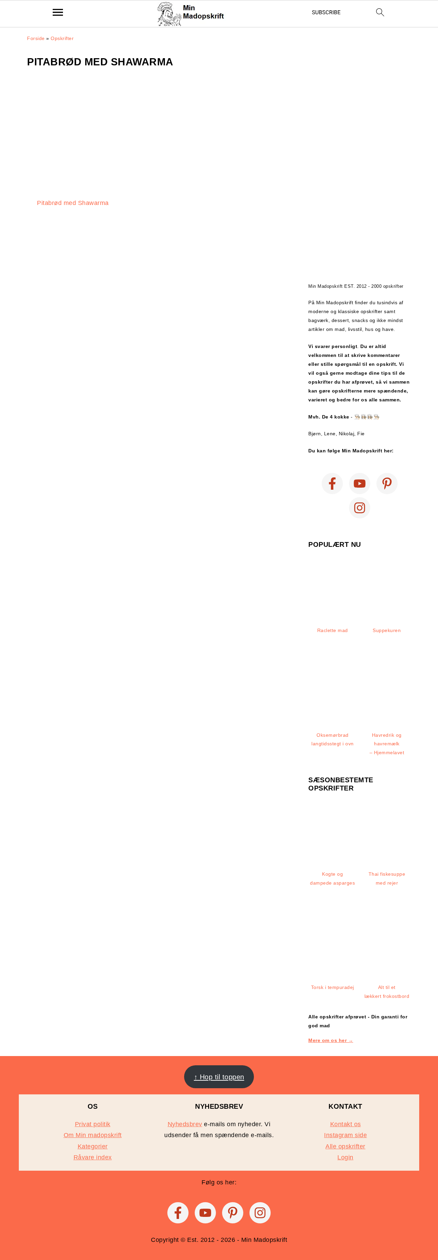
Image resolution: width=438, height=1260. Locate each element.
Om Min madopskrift (93, 1135)
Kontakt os (345, 1124)
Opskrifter (62, 38)
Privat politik (93, 1124)
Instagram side (345, 1135)
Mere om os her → (330, 1040)
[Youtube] (359, 483)
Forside (36, 38)
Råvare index (93, 1157)
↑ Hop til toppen (219, 1077)
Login (345, 1157)
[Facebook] (332, 483)
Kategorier (93, 1146)
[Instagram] (359, 507)
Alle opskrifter (345, 1146)
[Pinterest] (387, 483)
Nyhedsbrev (185, 1124)
